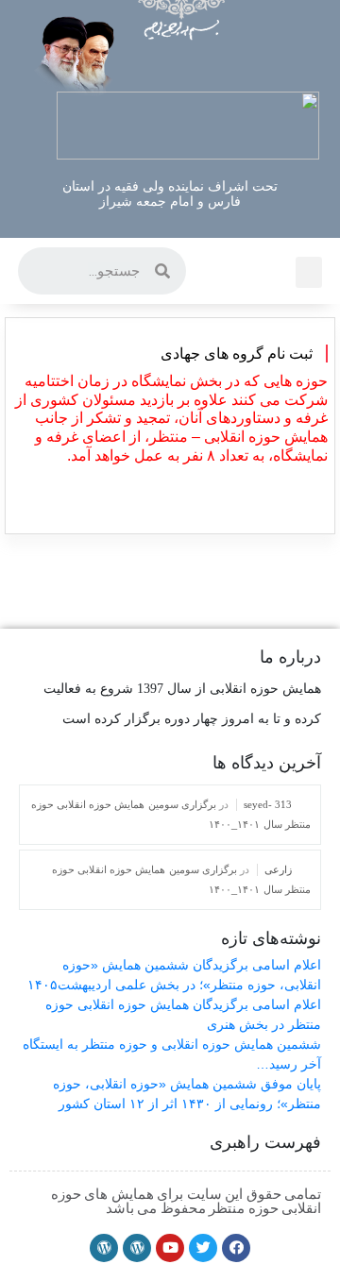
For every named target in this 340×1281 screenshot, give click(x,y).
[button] (309, 272)
